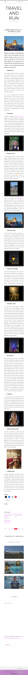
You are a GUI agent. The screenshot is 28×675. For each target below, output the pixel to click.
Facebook (7, 644)
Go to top (20, 668)
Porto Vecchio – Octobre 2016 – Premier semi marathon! (8, 515)
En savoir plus (14, 673)
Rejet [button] (22, 671)
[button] (11, 146)
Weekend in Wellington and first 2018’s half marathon (14, 552)
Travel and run (14, 13)
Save (16, 528)
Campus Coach (20, 116)
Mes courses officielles (18, 514)
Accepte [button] (17, 671)
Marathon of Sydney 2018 (14, 582)
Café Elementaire (19, 198)
